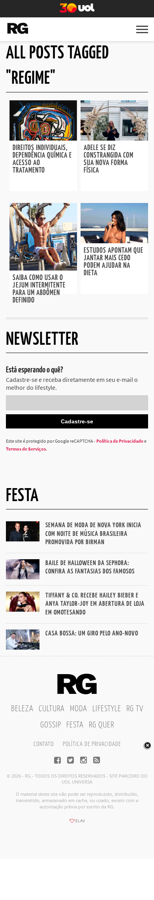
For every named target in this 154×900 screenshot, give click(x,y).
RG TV (134, 709)
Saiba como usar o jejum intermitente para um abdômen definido (39, 289)
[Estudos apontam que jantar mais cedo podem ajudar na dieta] (114, 241)
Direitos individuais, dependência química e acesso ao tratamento (42, 159)
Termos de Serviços (26, 449)
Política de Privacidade (119, 441)
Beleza (22, 709)
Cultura (52, 709)
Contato (44, 744)
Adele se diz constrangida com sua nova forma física (108, 159)
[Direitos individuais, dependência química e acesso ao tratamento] (43, 138)
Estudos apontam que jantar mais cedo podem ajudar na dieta (113, 262)
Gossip (50, 725)
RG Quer (101, 725)
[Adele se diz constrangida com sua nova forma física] (114, 138)
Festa (75, 725)
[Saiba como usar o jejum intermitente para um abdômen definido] (43, 268)
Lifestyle (106, 709)
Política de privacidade (92, 744)
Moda (78, 709)
